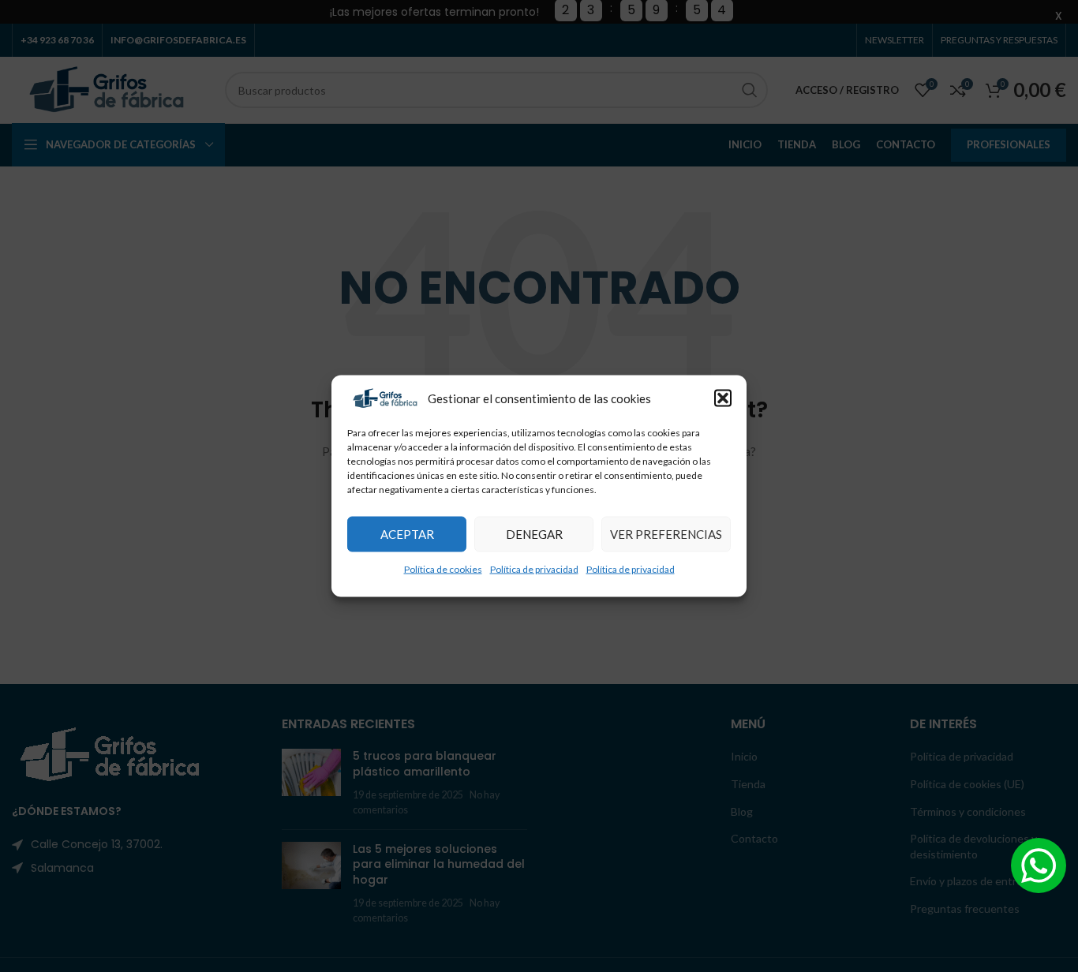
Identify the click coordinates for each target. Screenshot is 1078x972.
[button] (723, 398)
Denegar (534, 534)
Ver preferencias (666, 534)
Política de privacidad (534, 568)
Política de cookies (443, 568)
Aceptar (407, 534)
